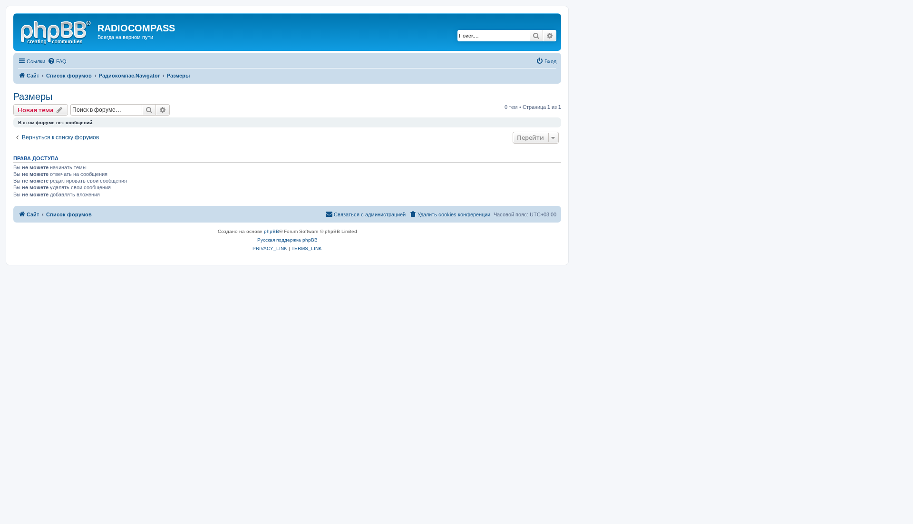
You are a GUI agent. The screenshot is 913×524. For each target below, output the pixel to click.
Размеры (32, 96)
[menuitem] (57, 61)
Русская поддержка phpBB (287, 240)
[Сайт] (56, 31)
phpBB (271, 231)
